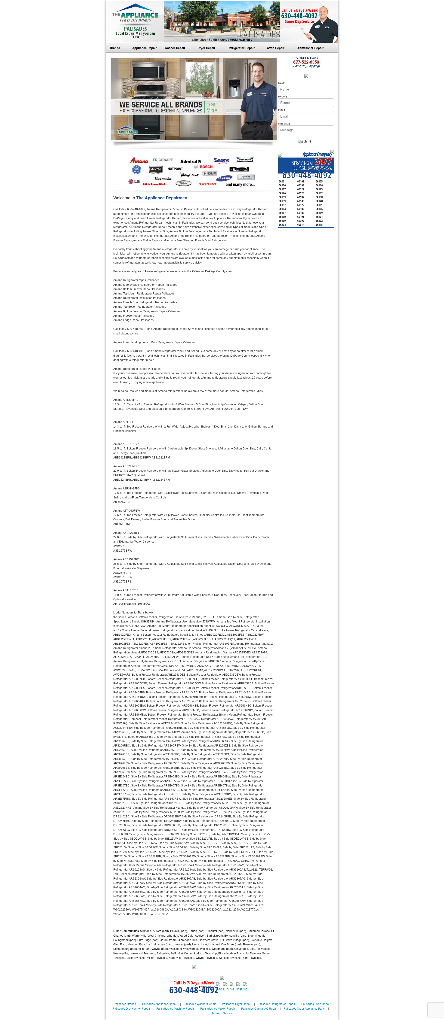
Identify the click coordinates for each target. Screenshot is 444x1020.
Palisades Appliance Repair (159, 1004)
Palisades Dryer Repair (236, 1004)
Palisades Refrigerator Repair (276, 1004)
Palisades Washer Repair (200, 1004)
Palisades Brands (125, 1004)
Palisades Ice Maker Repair (217, 1008)
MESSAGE (284, 123)
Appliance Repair (144, 48)
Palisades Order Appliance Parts (304, 1008)
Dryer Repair (206, 48)
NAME (281, 83)
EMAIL (282, 110)
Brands (115, 48)
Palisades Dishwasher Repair (131, 1008)
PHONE (282, 96)
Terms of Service (222, 1013)
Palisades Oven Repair (315, 1004)
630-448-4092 (299, 15)
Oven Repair (275, 48)
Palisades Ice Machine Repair (175, 1008)
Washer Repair (174, 48)
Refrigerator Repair (241, 48)
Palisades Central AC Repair (259, 1008)
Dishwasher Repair (310, 48)
